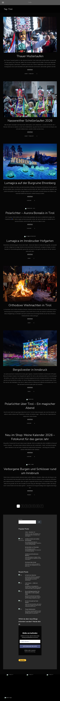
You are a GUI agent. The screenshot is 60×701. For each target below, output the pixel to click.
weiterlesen (30, 69)
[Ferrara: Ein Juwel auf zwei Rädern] (21, 601)
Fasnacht (31, 73)
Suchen (20, 519)
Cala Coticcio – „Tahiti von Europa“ (31, 583)
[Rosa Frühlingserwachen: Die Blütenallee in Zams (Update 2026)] (21, 591)
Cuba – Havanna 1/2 (30, 532)
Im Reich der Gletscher (30, 575)
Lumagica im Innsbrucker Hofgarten (30, 241)
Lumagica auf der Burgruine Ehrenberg (30, 183)
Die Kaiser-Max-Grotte (30, 562)
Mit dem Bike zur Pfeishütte (32, 547)
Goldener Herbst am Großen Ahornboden (32, 539)
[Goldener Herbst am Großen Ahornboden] (21, 539)
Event (26, 73)
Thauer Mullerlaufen (30, 56)
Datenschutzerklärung (30, 651)
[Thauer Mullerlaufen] (21, 609)
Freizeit (29, 494)
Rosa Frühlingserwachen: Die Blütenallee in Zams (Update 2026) (32, 593)
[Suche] (39, 522)
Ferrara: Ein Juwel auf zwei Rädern (31, 601)
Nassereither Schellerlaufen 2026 (30, 121)
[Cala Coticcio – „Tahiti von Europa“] (21, 583)
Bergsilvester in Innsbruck (30, 370)
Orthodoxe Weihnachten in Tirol (30, 305)
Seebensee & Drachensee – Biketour (32, 554)
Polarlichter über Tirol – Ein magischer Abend (30, 406)
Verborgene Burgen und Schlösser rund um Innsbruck (30, 471)
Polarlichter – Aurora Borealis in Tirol (30, 213)
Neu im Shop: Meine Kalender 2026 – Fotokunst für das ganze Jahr (30, 437)
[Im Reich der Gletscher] (21, 575)
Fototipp (29, 200)
